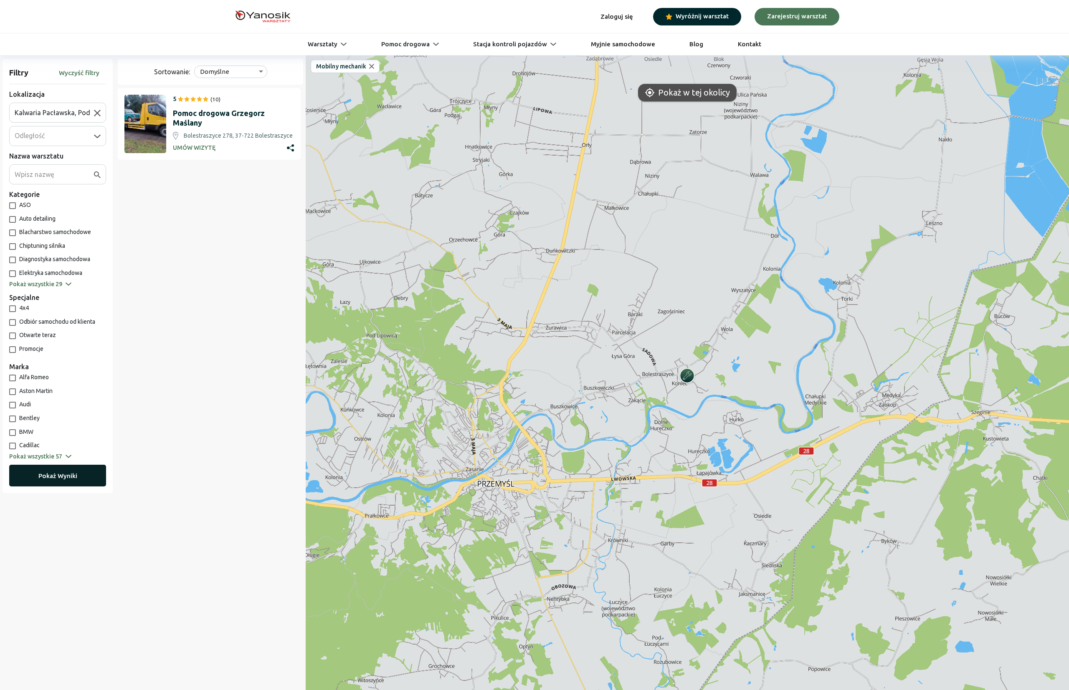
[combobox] (54, 112)
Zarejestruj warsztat (797, 16)
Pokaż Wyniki (57, 475)
